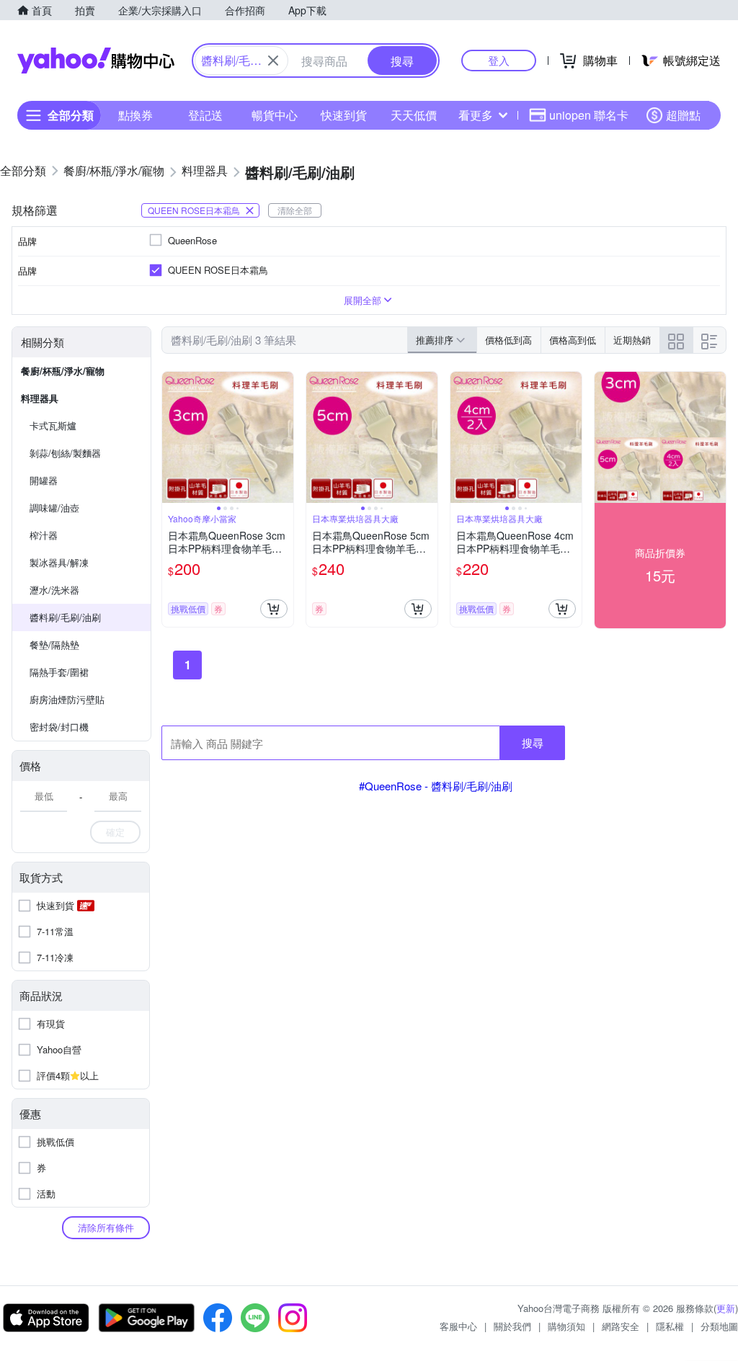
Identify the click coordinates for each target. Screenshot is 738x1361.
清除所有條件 (106, 1227)
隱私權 (670, 1326)
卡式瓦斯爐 (53, 425)
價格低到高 (508, 340)
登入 (499, 60)
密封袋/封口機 (59, 726)
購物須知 (566, 1326)
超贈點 (683, 115)
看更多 (475, 115)
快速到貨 (344, 115)
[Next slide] (284, 437)
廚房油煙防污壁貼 (67, 699)
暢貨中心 (275, 115)
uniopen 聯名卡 (588, 115)
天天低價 (414, 115)
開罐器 (44, 480)
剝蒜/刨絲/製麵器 (65, 453)
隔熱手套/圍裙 (59, 672)
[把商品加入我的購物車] (274, 608)
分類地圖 (719, 1326)
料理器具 (39, 398)
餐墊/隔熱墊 (54, 644)
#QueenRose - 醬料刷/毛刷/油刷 (435, 785)
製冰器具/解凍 (59, 562)
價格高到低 (572, 340)
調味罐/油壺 (54, 507)
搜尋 (532, 742)
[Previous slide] (171, 437)
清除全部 (294, 210)
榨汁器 (44, 535)
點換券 (135, 115)
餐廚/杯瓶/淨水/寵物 (63, 371)
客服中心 (458, 1326)
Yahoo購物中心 (95, 60)
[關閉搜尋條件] (273, 60)
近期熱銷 (632, 340)
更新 (725, 1308)
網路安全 (620, 1326)
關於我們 (512, 1326)
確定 (115, 832)
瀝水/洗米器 (54, 590)
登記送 (205, 115)
